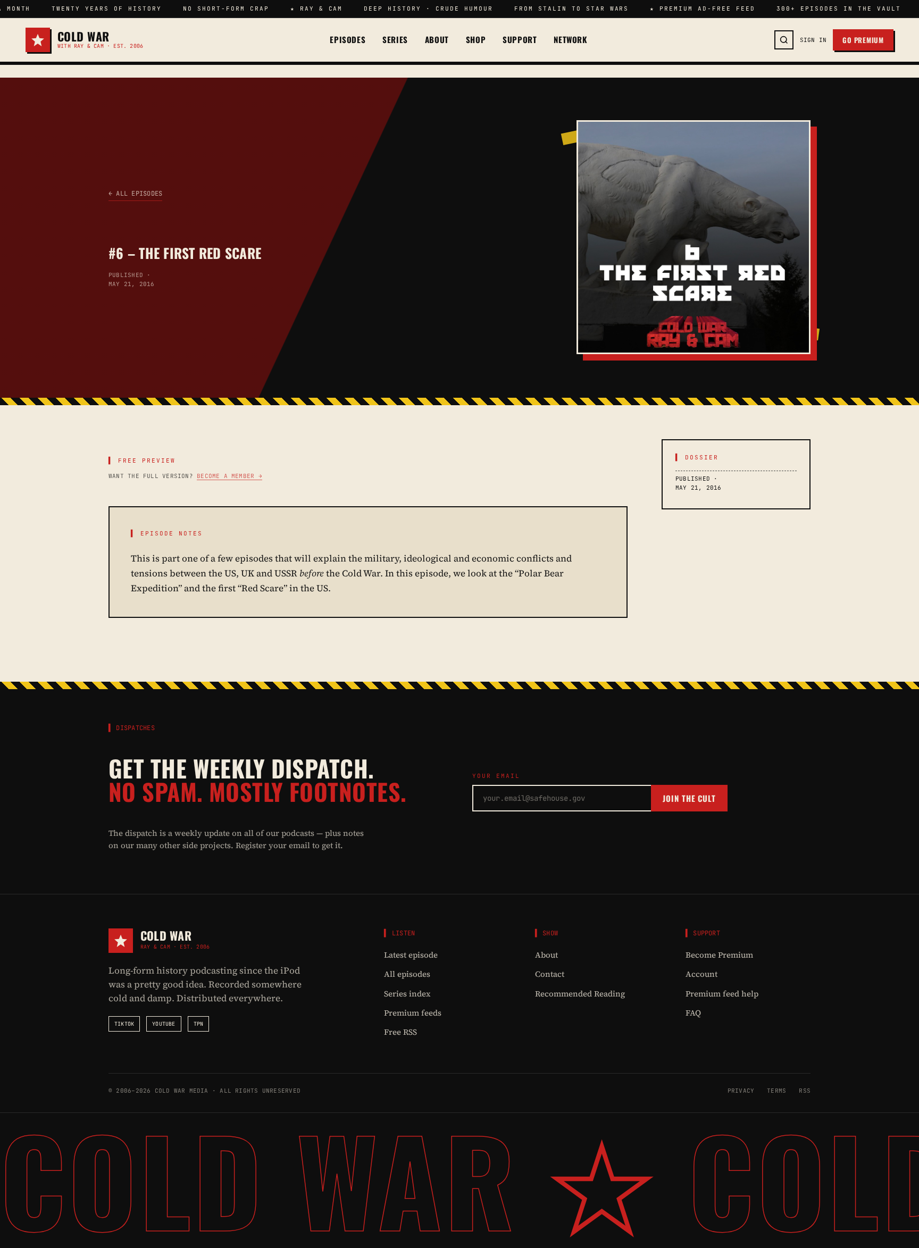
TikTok (124, 1023)
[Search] (783, 39)
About (437, 39)
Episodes (347, 39)
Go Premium (863, 40)
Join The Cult (689, 798)
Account (701, 973)
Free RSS (400, 1031)
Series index (407, 993)
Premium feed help (722, 993)
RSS (805, 1090)
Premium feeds (412, 1012)
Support (520, 39)
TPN (199, 1023)
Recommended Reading (580, 993)
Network (570, 39)
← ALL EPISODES (135, 193)
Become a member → (229, 476)
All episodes (407, 973)
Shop (476, 39)
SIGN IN (813, 40)
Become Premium (719, 954)
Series (395, 39)
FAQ (693, 1012)
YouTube (163, 1023)
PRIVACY (741, 1090)
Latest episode (411, 954)
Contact (549, 973)
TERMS (776, 1090)
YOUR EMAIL (496, 776)
